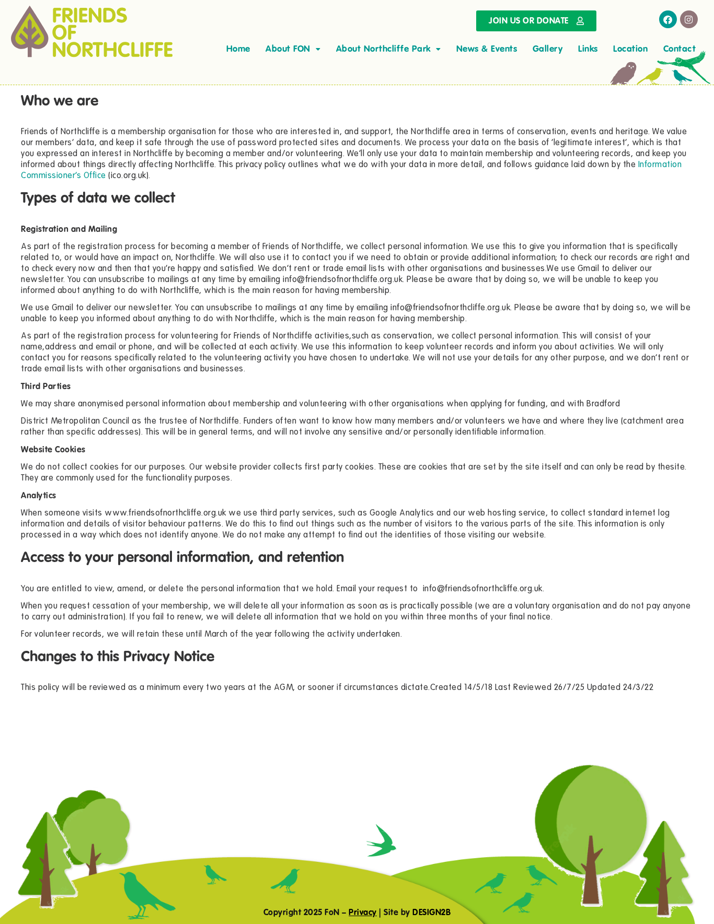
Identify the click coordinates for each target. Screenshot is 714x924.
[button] (293, 49)
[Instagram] (689, 19)
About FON (288, 48)
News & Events (486, 48)
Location (630, 48)
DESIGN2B (431, 912)
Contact (679, 48)
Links (588, 48)
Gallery (548, 48)
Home (238, 48)
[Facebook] (668, 19)
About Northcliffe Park (383, 48)
